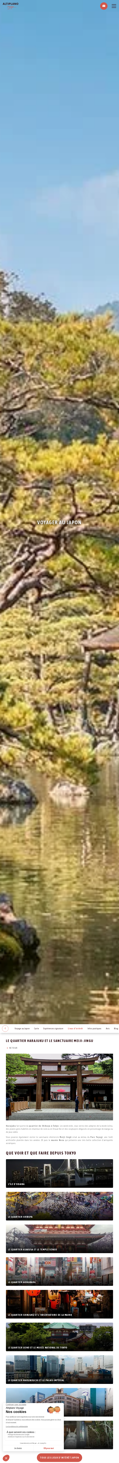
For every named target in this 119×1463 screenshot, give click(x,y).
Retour (13, 1048)
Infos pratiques (95, 1028)
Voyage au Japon (22, 1028)
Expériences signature (53, 1028)
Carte (36, 1028)
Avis (108, 1028)
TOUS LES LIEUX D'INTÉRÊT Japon (59, 1457)
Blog (116, 1028)
